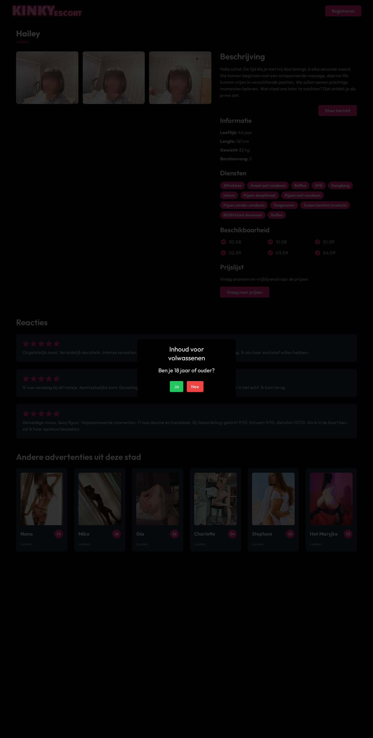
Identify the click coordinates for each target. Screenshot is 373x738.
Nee (195, 386)
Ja (176, 386)
